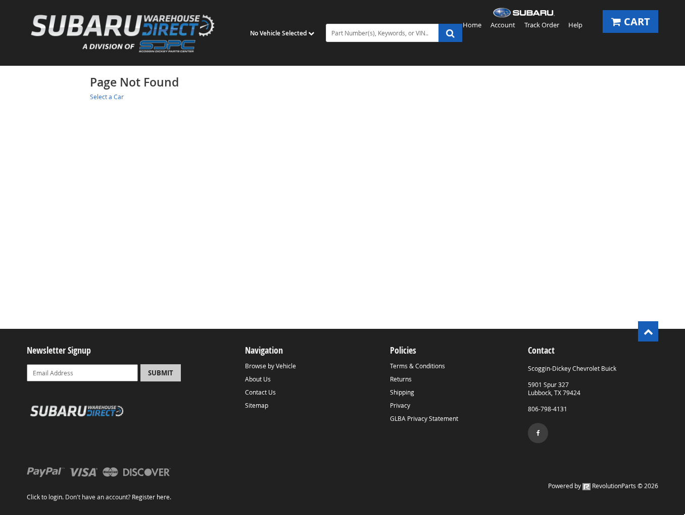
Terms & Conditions (417, 366)
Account (503, 24)
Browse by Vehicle (270, 366)
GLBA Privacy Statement (424, 418)
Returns (401, 379)
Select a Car (107, 97)
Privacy (400, 405)
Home (472, 24)
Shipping (402, 392)
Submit (160, 372)
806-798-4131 (547, 409)
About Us (258, 379)
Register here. (151, 497)
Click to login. (45, 497)
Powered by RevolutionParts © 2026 (603, 486)
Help (575, 24)
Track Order (541, 24)
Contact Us (260, 392)
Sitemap (256, 405)
